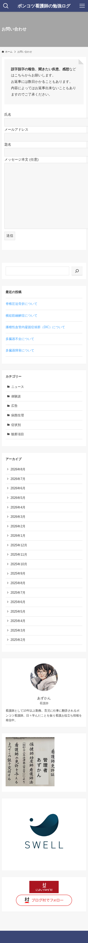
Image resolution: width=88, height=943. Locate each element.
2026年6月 (18, 488)
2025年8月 (18, 583)
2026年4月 (18, 507)
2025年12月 (19, 545)
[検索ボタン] (6, 6)
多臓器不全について (20, 339)
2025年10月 (19, 564)
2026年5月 (18, 498)
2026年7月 (18, 479)
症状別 (16, 425)
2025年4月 (18, 621)
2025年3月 (18, 630)
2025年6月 (18, 602)
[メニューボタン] (82, 6)
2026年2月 (18, 526)
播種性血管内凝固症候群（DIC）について (35, 327)
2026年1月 (18, 535)
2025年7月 (18, 592)
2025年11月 (19, 554)
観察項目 (17, 434)
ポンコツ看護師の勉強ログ (44, 6)
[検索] (77, 271)
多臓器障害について (20, 350)
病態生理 (17, 415)
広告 (14, 406)
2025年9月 (18, 573)
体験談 (16, 396)
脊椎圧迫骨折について (21, 304)
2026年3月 (18, 517)
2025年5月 (18, 611)
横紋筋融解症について (21, 315)
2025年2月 (18, 640)
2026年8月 (18, 469)
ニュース (17, 387)
